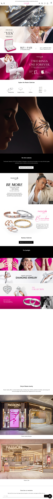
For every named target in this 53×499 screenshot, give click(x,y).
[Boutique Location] (4, 3)
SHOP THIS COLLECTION (26, 167)
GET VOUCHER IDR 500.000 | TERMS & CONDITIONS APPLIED (26, 1)
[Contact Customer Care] (2, 3)
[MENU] (51, 3)
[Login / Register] (40, 3)
